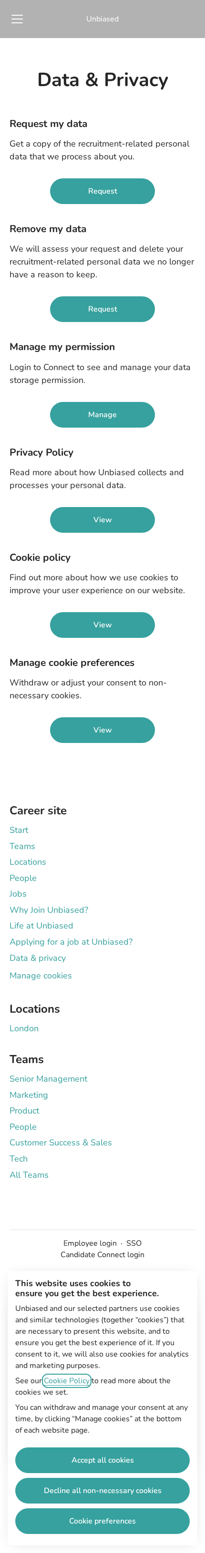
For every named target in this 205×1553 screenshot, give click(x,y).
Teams (22, 846)
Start (19, 830)
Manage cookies (41, 975)
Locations (28, 862)
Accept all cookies (103, 1460)
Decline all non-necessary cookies (103, 1490)
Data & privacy (38, 958)
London (24, 1028)
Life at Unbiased (41, 925)
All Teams (29, 1175)
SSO (134, 1243)
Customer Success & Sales (61, 1142)
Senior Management (48, 1078)
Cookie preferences (102, 1521)
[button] (102, 730)
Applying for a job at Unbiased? (71, 941)
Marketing (29, 1095)
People (23, 878)
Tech (19, 1158)
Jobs (18, 893)
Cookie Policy (67, 1381)
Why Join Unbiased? (49, 910)
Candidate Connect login (102, 1255)
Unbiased (102, 19)
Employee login (90, 1243)
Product (24, 1110)
